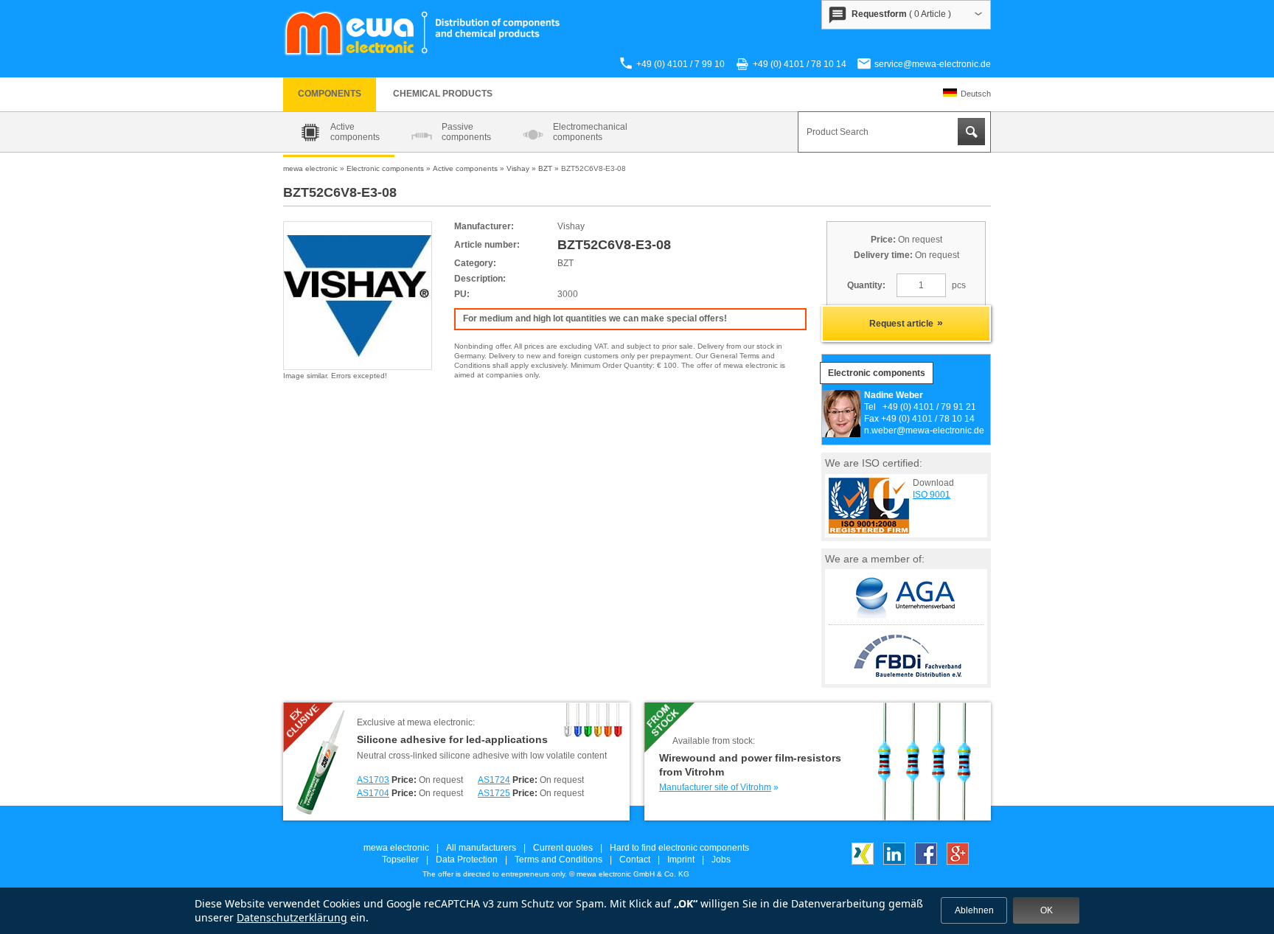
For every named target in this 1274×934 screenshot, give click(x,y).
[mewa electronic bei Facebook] (926, 862)
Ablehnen (974, 910)
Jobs (721, 859)
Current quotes (563, 848)
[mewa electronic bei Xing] (862, 862)
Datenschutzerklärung (292, 917)
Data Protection (467, 859)
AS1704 (373, 793)
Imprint (681, 859)
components (329, 93)
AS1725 (494, 793)
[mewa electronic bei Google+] (957, 862)
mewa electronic (396, 848)
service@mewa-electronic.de (932, 64)
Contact (634, 859)
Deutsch (976, 93)
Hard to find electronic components (679, 848)
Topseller (400, 859)
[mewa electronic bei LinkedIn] (894, 862)
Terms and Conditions (558, 859)
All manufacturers (481, 848)
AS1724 (494, 780)
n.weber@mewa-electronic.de (924, 430)
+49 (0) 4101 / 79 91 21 (929, 407)
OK (1046, 910)
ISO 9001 (931, 494)
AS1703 (373, 780)
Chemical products (442, 93)
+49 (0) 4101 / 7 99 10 (680, 64)
